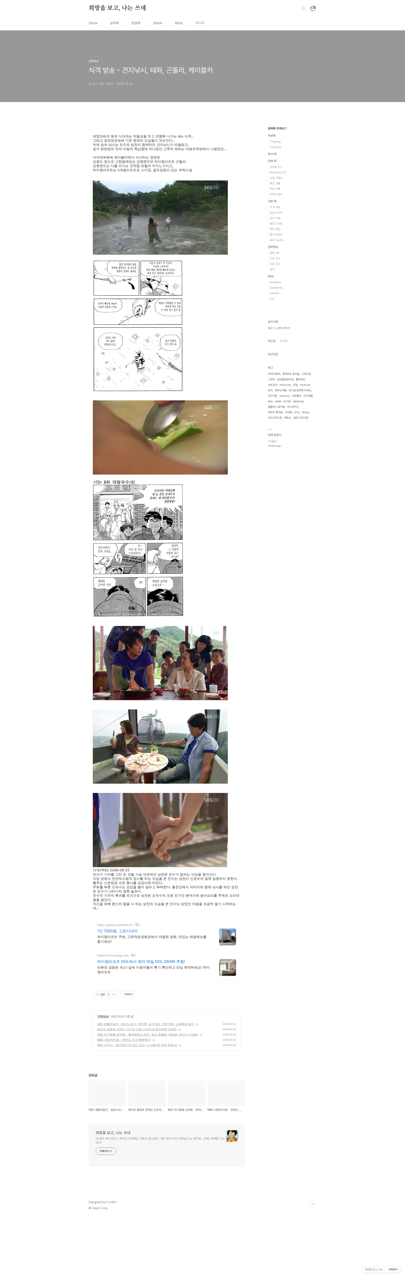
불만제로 (300, 379)
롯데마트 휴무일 (290, 373)
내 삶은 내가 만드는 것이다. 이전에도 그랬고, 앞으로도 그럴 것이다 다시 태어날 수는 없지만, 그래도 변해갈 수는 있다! (160, 1140)
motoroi (284, 395)
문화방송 (103, 1016)
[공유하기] (108, 994)
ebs (270, 401)
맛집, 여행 (275, 188)
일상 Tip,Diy (277, 240)
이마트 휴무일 (275, 412)
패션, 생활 (275, 183)
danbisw (298, 401)
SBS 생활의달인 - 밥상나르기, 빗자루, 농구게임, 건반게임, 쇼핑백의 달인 (145, 1024)
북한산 (287, 417)
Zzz (272, 298)
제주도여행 (280, 390)
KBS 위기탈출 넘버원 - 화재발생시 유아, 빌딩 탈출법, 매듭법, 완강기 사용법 (147, 1034)
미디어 (200, 23)
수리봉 (288, 412)
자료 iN (272, 201)
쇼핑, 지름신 (276, 177)
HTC (297, 412)
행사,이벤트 (276, 234)
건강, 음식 (275, 263)
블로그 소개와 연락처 (279, 328)
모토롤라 (296, 395)
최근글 (271, 341)
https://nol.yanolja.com (113, 955)
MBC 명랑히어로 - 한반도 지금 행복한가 (124, 1040)
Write (179, 23)
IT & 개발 (275, 207)
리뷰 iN (272, 161)
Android (305, 384)
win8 (278, 401)
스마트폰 (306, 373)
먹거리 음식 (276, 194)
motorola (285, 384)
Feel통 (272, 135)
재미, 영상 (275, 229)
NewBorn (275, 282)
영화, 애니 (275, 252)
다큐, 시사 (275, 258)
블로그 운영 (276, 223)
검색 (303, 8)
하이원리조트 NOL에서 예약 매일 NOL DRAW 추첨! (141, 961)
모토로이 (272, 384)
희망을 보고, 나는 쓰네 (117, 8)
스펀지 (271, 379)
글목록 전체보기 (277, 128)
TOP (313, 1203)
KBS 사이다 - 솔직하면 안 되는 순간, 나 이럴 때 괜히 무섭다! (137, 1045)
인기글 (284, 341)
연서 (270, 390)
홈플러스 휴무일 (276, 406)
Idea (271, 276)
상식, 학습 (275, 218)
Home (93, 23)
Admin (157, 23)
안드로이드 (293, 406)
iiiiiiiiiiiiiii (274, 293)
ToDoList (275, 147)
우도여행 (308, 395)
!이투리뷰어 (274, 373)
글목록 (114, 23)
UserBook (276, 287)
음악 (272, 269)
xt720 (287, 401)
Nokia (305, 412)
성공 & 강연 (276, 212)
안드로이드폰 (275, 417)
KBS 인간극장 (300, 417)
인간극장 (272, 395)
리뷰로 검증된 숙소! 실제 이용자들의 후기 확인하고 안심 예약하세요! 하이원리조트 (153, 969)
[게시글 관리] (114, 994)
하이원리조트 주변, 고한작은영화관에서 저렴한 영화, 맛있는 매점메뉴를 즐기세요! (152, 939)
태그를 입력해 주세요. (300, 390)
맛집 (295, 384)
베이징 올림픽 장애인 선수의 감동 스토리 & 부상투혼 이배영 (137, 1029)
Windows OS (278, 172)
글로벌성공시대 (285, 379)
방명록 (136, 23)
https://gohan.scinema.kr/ (115, 925)
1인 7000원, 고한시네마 (117, 931)
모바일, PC (276, 166)
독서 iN (272, 154)
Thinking (275, 141)
